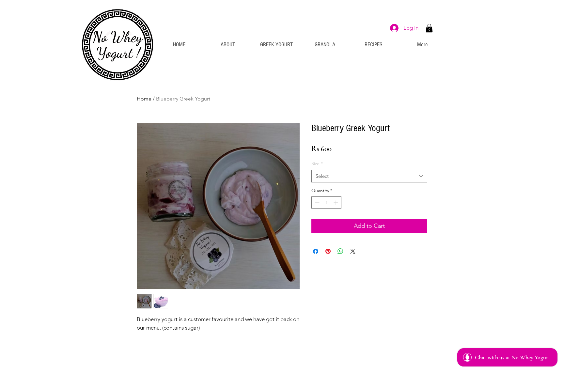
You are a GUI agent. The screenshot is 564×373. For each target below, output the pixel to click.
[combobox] (369, 176)
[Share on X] (353, 251)
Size (317, 163)
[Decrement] (316, 202)
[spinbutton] (326, 202)
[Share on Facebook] (316, 251)
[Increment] (336, 202)
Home (144, 99)
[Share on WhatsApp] (340, 251)
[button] (429, 28)
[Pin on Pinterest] (328, 251)
